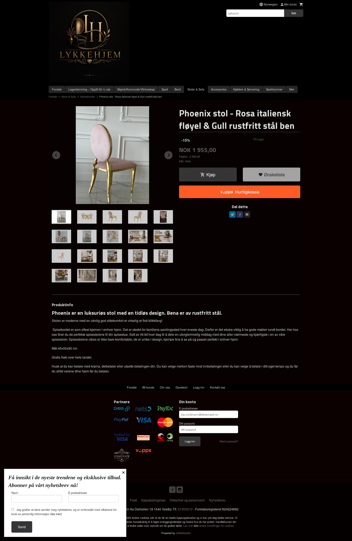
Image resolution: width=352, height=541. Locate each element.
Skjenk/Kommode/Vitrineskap (136, 89)
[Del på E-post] (247, 214)
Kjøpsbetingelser (153, 500)
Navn (14, 493)
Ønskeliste (274, 174)
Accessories (219, 89)
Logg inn (198, 387)
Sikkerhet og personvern (187, 500)
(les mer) (56, 514)
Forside (57, 89)
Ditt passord (187, 423)
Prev (60, 154)
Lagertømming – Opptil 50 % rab (89, 89)
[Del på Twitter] (232, 214)
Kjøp (210, 174)
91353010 (185, 509)
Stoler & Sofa (195, 89)
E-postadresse (188, 408)
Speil (165, 89)
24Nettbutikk (183, 533)
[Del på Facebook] (239, 214)
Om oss (165, 387)
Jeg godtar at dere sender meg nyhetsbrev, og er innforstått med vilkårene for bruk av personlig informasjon (64, 512)
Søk (293, 13)
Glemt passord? (228, 441)
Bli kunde (148, 387)
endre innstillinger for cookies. (217, 526)
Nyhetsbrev (217, 500)
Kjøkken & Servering (246, 89)
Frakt (133, 500)
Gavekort (181, 387)
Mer (291, 89)
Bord (178, 89)
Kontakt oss (217, 387)
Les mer (188, 526)
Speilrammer (274, 89)
